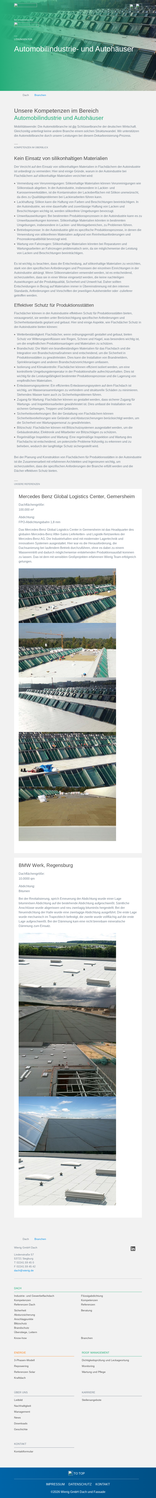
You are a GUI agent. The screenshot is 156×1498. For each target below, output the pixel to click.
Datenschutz (80, 1484)
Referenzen (88, 1304)
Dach (26, 95)
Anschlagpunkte (23, 1319)
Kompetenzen (22, 1300)
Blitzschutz (20, 1323)
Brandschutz (21, 1327)
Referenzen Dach (24, 1304)
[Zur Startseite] (25, 6)
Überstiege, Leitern (25, 1332)
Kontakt (103, 1484)
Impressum (55, 1484)
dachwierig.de (24, 1270)
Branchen (40, 95)
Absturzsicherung (24, 1314)
